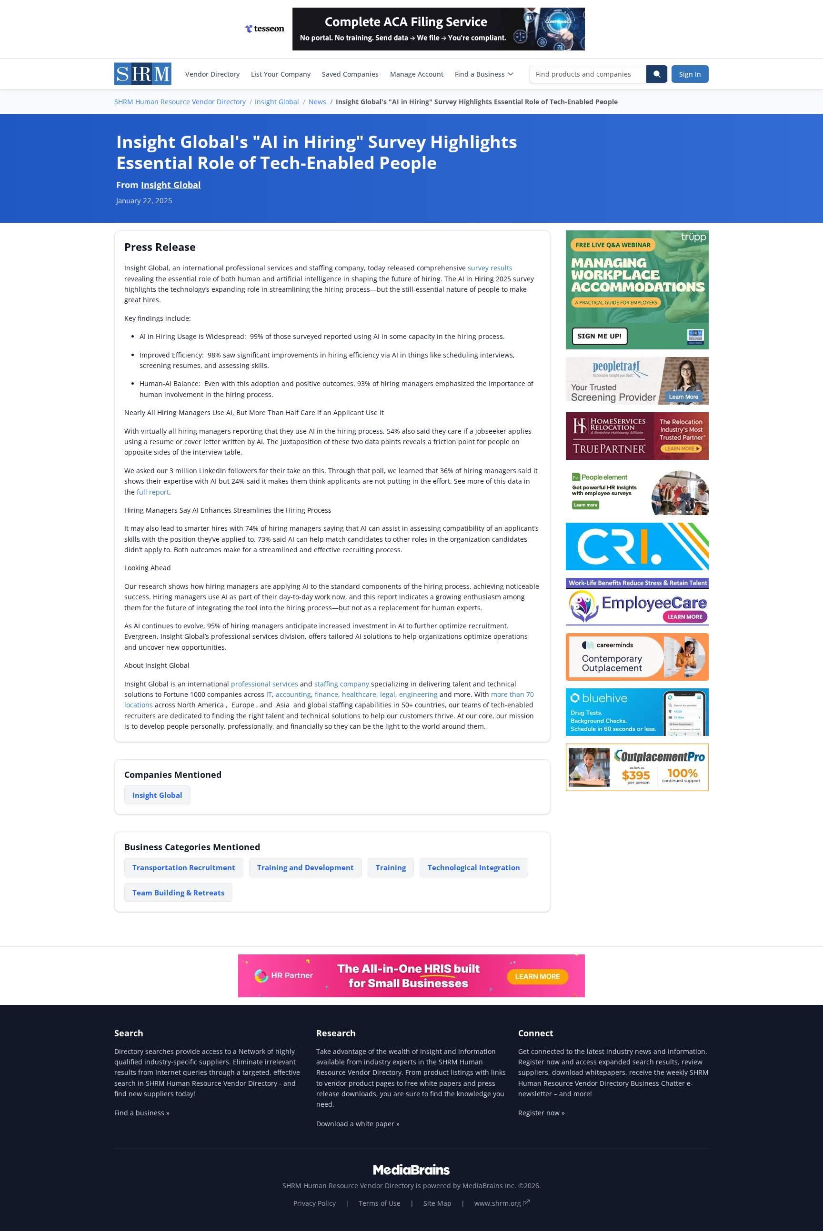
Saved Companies (350, 74)
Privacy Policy (314, 1203)
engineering (418, 694)
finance (326, 694)
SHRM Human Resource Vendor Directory (180, 101)
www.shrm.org (498, 1203)
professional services (264, 683)
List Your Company (281, 74)
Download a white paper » (358, 1123)
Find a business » (142, 1112)
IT (269, 694)
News (317, 101)
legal (387, 694)
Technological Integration (474, 867)
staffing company (341, 683)
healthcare (359, 694)
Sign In (690, 74)
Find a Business (480, 74)
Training (391, 867)
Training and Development (305, 867)
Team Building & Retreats (178, 892)
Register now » (541, 1112)
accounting (293, 694)
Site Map (437, 1203)
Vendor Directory (212, 74)
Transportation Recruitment (183, 867)
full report (153, 491)
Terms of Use (380, 1203)
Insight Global (277, 101)
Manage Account (416, 74)
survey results (490, 267)
